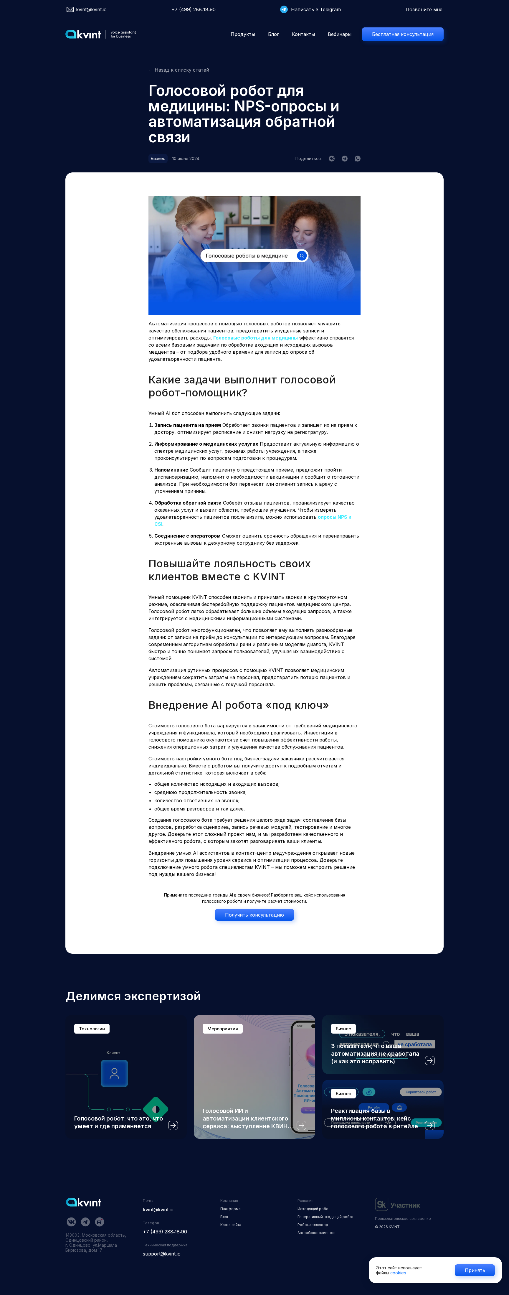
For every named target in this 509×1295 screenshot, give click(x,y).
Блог (273, 34)
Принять (475, 1270)
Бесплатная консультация (403, 34)
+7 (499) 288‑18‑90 (193, 9)
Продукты (243, 34)
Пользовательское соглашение (403, 1218)
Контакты (303, 34)
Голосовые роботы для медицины (255, 338)
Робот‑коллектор (313, 1224)
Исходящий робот (314, 1209)
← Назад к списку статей (178, 70)
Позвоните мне (424, 9)
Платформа (230, 1209)
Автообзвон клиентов (317, 1232)
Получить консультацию (254, 915)
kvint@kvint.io (91, 9)
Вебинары (339, 34)
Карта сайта (230, 1224)
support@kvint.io (162, 1254)
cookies (398, 1272)
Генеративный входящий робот (325, 1217)
